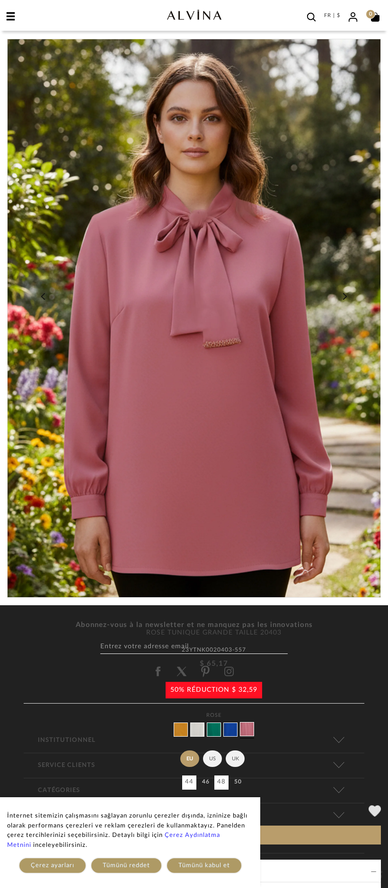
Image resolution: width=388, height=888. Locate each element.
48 (221, 782)
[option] (194, 321)
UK (235, 758)
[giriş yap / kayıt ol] (353, 16)
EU (189, 758)
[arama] (311, 17)
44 (189, 782)
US (212, 758)
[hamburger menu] (11, 16)
